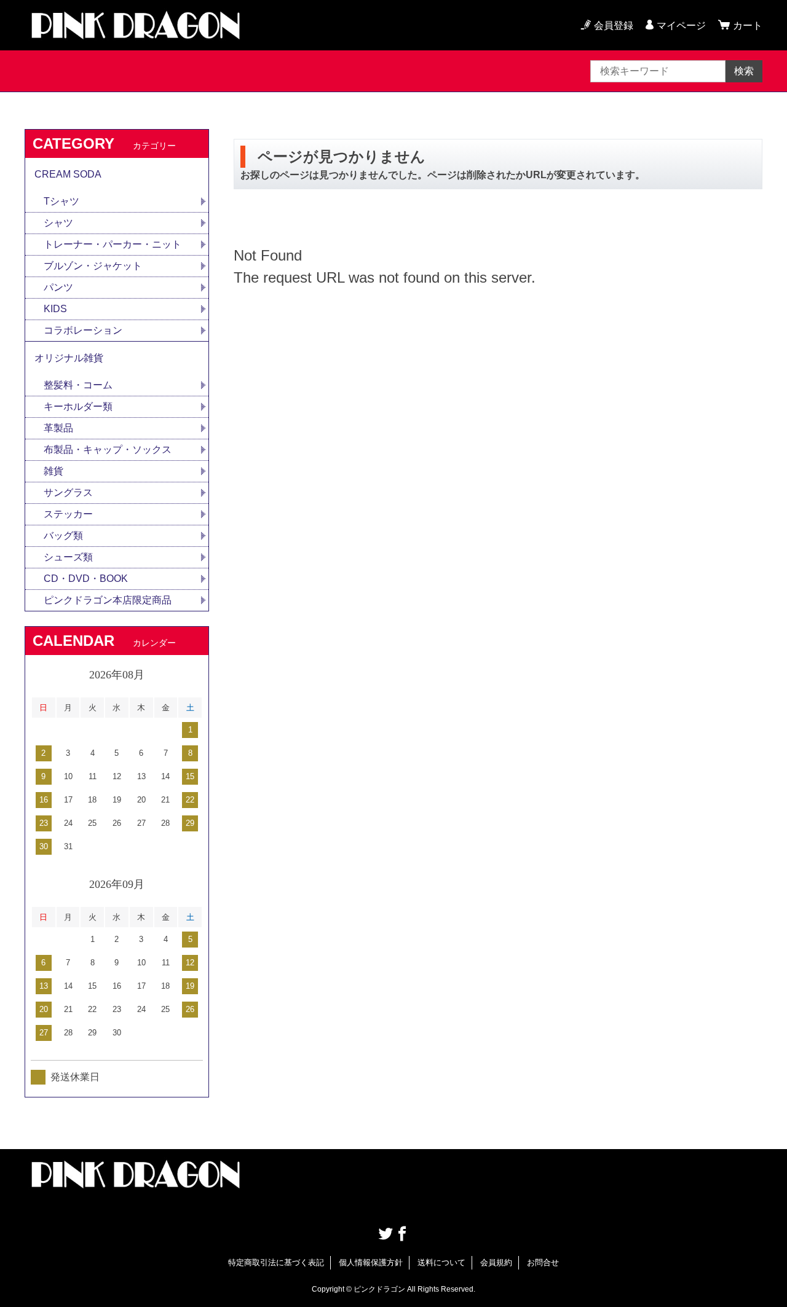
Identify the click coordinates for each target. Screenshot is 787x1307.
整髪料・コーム (78, 385)
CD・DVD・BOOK (86, 578)
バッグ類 (63, 535)
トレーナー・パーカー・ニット (112, 244)
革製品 (58, 428)
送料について (441, 1262)
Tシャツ (61, 201)
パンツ (58, 287)
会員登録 (613, 25)
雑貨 (53, 471)
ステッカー (68, 514)
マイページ (681, 25)
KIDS (55, 309)
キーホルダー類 (78, 406)
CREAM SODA (67, 174)
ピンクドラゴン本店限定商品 (108, 600)
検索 (744, 71)
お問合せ (543, 1262)
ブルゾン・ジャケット (93, 266)
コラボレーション (83, 330)
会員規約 (496, 1262)
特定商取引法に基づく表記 (276, 1262)
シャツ (58, 223)
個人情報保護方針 (371, 1262)
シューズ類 (68, 557)
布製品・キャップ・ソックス (108, 449)
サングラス (68, 492)
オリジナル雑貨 (68, 358)
